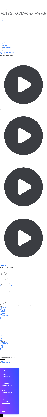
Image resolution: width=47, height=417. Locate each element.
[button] (23, 287)
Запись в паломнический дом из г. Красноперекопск (7, 52)
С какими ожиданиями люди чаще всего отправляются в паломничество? (11, 301)
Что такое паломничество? (5, 287)
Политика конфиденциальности (4, 315)
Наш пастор (1, 312)
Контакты (1, 314)
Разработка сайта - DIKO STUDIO (23, 367)
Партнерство (2, 344)
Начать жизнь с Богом (3, 350)
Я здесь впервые (2, 309)
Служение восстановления (3, 342)
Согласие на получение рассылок (4, 318)
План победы (2, 345)
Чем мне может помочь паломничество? (7, 290)
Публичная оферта (2, 316)
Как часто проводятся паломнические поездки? (8, 294)
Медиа (1, 348)
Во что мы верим (2, 311)
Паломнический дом (3, 307)
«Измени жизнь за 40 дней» (4, 343)
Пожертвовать (2, 308)
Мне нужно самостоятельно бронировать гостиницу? (9, 298)
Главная (1, 352)
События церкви (2, 349)
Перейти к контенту (2, 0)
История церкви (2, 310)
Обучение (1, 346)
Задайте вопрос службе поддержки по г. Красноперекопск (8, 285)
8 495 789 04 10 (2, 359)
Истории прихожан (2, 313)
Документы (1, 351)
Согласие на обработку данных (4, 317)
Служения (1, 347)
